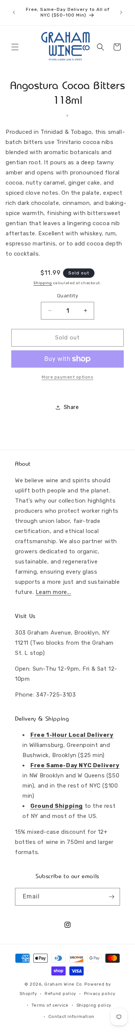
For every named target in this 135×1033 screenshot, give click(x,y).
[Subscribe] (111, 897)
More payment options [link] (67, 377)
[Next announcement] (121, 12)
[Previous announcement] (14, 12)
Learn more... (53, 592)
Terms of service (50, 1005)
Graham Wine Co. (64, 984)
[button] (15, 47)
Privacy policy (100, 993)
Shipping (42, 283)
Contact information (71, 1016)
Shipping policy (94, 1005)
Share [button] (71, 407)
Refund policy (60, 993)
